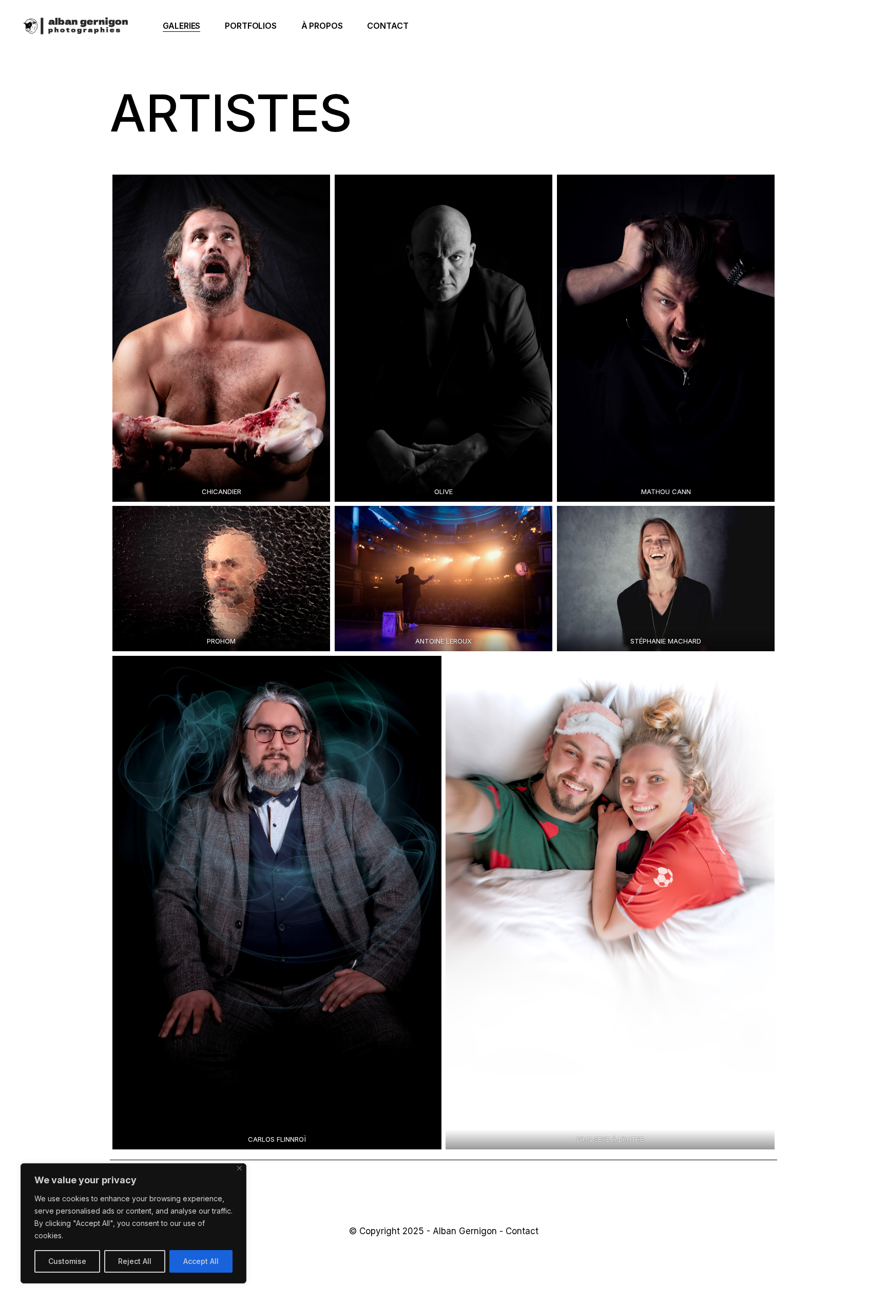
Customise (67, 1261)
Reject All (134, 1261)
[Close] (239, 1168)
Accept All (201, 1261)
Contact (522, 1231)
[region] (133, 1223)
